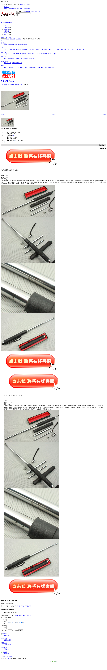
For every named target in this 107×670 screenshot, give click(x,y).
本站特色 (6, 653)
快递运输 (6, 649)
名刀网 (6, 656)
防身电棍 (6, 29)
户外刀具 (3, 47)
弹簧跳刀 (30, 53)
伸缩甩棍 (18, 39)
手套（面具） (14, 67)
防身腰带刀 (21, 67)
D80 (26, 11)
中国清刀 (11, 58)
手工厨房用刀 (73, 49)
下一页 (25, 606)
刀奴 (24, 11)
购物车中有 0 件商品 (6, 37)
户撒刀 (22, 58)
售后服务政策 (7, 640)
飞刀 (36, 11)
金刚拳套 (53, 53)
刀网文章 (4, 81)
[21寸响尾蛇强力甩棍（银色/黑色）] (15, 113)
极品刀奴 (35, 49)
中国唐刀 (6, 31)
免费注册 (26, 4)
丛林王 (30, 11)
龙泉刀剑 (17, 58)
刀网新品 (6, 27)
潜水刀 (45, 49)
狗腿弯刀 (6, 32)
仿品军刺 (30, 49)
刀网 (5, 26)
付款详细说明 (7, 644)
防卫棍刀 (40, 49)
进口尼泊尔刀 (7, 63)
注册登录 (6, 635)
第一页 (16, 606)
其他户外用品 (4, 66)
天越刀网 (8, 658)
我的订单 (11, 8)
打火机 (38, 67)
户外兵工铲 (7, 67)
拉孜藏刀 (26, 58)
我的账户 (6, 7)
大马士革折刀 (13, 53)
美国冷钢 (19, 63)
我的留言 (16, 8)
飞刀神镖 (43, 53)
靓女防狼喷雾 (18, 44)
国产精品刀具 (80, 49)
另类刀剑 (31, 58)
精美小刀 (3, 52)
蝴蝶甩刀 (19, 53)
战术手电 (33, 67)
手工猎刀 (56, 49)
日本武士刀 (51, 49)
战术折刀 (6, 53)
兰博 (39, 11)
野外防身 (12, 39)
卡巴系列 (14, 63)
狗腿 (33, 11)
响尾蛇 (15, 135)
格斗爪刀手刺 (36, 53)
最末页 (29, 606)
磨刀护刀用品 (50, 67)
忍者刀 (61, 49)
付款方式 (6, 34)
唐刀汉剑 (6, 58)
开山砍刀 (19, 49)
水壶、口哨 (28, 67)
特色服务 (4, 652)
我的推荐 (27, 8)
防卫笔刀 (24, 53)
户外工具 (43, 67)
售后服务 (4, 638)
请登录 (21, 4)
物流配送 (4, 647)
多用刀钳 (48, 53)
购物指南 (4, 633)
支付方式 (4, 643)
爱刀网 (10, 656)
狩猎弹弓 (24, 44)
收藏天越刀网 (4, 1)
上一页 (21, 606)
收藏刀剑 (3, 56)
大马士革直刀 (13, 49)
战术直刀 (6, 49)
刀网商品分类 (6, 22)
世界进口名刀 (4, 61)
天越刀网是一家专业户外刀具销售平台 (11, 84)
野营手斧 (66, 49)
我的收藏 (22, 8)
